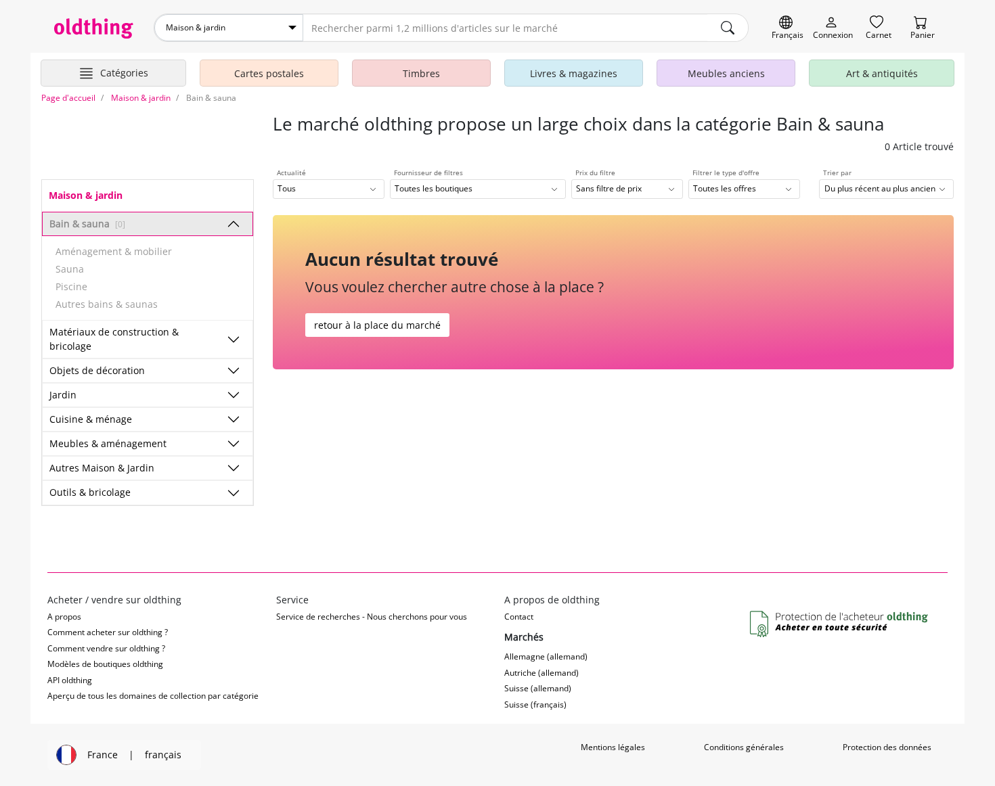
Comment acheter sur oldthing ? (107, 632)
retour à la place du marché (377, 325)
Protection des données (887, 747)
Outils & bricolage (90, 492)
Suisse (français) (535, 704)
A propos (64, 616)
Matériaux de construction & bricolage (114, 338)
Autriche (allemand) (541, 672)
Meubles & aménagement (108, 443)
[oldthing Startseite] (93, 28)
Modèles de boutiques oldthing (105, 664)
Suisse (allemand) (537, 688)
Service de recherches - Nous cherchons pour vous (371, 616)
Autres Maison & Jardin (101, 467)
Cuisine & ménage (90, 419)
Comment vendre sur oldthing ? (106, 648)
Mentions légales (613, 747)
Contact (518, 616)
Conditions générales (744, 747)
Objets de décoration (97, 370)
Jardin (62, 394)
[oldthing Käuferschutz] (840, 625)
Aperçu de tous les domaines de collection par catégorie (153, 695)
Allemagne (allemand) (546, 656)
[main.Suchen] (727, 27)
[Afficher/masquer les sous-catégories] (233, 223)
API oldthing (69, 680)
